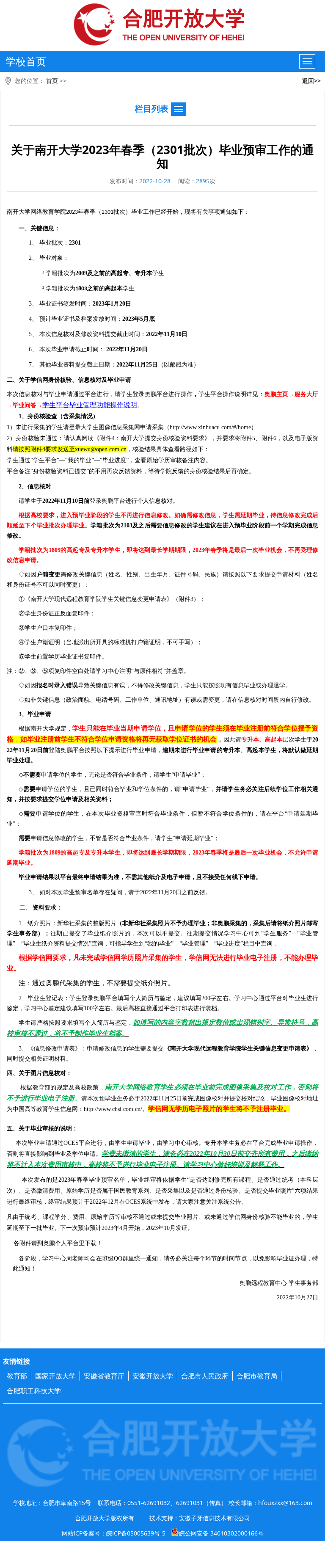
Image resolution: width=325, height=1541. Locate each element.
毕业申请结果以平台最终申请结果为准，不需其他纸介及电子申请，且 (110, 877)
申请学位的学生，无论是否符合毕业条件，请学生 (106, 775)
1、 (34, 243)
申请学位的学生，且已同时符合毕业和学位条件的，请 (108, 789)
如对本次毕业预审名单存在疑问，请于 (89, 892)
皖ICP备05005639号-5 (135, 1533)
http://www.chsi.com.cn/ (113, 1109)
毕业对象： (54, 258)
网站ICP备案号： (163, 1533)
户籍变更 (49, 574)
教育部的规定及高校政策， (69, 1087)
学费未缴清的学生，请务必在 (146, 1153)
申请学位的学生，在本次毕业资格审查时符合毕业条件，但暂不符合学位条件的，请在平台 (160, 813)
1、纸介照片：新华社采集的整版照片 (67, 923)
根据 (26, 1087)
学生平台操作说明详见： (231, 394)
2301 (107, 212)
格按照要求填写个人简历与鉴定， (88, 1023)
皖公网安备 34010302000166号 (221, 1533)
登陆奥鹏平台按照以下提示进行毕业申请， (105, 750)
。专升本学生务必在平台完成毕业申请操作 (255, 1143)
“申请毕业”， (198, 789)
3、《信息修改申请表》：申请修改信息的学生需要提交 (91, 1048)
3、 (34, 303)
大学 (49, 728)
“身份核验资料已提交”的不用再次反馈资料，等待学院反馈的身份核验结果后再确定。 (142, 471)
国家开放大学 (55, 1376)
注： (13, 671)
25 (149, 364)
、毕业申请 (36, 714)
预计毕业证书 (57, 319)
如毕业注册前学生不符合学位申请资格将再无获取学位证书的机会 (118, 739)
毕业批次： (54, 243)
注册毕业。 (273, 1108)
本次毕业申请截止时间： (72, 349)
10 (179, 334)
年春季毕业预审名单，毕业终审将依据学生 (128, 1180)
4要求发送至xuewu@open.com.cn (84, 449)
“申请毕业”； (188, 775)
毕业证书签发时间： (66, 303)
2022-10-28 (155, 181)
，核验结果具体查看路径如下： (168, 449)
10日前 (81, 501)
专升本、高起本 (262, 739)
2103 (126, 525)
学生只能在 (89, 728)
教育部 (17, 1376)
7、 (34, 364)
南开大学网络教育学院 (36, 212)
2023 (75, 212)
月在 (119, 1202)
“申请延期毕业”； (196, 838)
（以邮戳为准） (178, 364)
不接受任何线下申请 (229, 877)
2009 (81, 273)
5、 (34, 334)
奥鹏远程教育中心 (263, 1283)
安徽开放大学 (152, 1376)
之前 (93, 288)
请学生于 (30, 501)
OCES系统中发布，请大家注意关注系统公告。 (186, 1202)
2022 (146, 1098)
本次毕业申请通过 (35, 1143)
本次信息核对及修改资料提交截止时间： (92, 334)
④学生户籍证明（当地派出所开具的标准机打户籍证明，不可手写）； (110, 642)
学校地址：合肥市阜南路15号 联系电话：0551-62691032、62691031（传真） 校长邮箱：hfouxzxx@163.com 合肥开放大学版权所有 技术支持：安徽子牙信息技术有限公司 (162, 1510)
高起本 (114, 288)
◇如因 (28, 574)
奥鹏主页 (276, 394)
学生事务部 (303, 1283)
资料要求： (47, 907)
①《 (24, 599)
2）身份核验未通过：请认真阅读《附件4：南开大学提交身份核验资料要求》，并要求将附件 (129, 438)
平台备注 (18, 471)
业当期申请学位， (140, 728)
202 (197, 550)
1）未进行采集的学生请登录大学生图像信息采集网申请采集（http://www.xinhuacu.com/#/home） (132, 427)
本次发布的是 (40, 1180)
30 (226, 1153)
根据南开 (31, 728)
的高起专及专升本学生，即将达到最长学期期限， (127, 550)
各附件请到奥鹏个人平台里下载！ (55, 1243)
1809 (55, 550)
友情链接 (16, 1361)
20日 (125, 303)
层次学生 (294, 739)
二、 (26, 908)
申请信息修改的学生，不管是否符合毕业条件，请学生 (101, 838)
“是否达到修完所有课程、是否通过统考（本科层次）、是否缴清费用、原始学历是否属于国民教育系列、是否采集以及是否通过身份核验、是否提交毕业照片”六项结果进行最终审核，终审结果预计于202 (162, 1191)
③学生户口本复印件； (48, 628)
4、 (34, 319)
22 (155, 334)
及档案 (84, 319)
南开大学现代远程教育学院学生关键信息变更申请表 (98, 599)
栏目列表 (151, 108)
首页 (52, 81)
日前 (43, 750)
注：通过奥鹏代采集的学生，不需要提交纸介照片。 (96, 983)
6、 (34, 349)
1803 (81, 289)
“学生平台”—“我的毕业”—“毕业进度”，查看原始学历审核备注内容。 (121, 460)
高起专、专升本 (131, 273)
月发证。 (181, 1228)
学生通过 (18, 460)
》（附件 (178, 599)
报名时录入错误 (57, 685)
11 (167, 334)
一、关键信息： (39, 228)
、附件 (264, 438)
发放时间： (107, 319)
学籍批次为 (60, 273)
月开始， (134, 1228)
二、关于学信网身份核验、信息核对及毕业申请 (69, 380)
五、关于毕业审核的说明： (42, 1128)
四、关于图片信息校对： (39, 1073)
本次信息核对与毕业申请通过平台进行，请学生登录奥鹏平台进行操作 (100, 394)
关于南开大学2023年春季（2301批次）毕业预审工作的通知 (162, 156)
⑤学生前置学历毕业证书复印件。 (63, 656)
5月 (144, 319)
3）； (197, 599)
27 (309, 1297)
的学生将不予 (236, 1108)
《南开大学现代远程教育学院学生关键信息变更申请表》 (238, 1048)
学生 (158, 273)
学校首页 (26, 61)
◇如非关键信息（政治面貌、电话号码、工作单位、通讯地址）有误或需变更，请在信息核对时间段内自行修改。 (167, 700)
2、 (34, 258)
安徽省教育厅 (104, 1376)
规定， (63, 728)
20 (149, 334)
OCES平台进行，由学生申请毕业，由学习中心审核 (130, 1143)
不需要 (32, 775)
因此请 (232, 739)
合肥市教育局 (257, 1376)
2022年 (51, 501)
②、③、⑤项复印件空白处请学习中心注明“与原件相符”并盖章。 (104, 671)
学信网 (158, 1108)
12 (110, 1202)
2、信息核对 (35, 486)
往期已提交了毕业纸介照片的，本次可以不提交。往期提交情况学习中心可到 (155, 933)
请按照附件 (27, 449)
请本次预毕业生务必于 (110, 1098)
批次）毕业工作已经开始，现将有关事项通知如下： (181, 212)
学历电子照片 (195, 1108)
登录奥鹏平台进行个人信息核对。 (134, 501)
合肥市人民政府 (205, 1376)
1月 (114, 303)
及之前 (96, 273)
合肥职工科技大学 (34, 1390)
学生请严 (31, 1023)
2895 (202, 181)
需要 (29, 789)
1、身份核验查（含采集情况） (59, 416)
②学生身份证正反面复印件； (57, 613)
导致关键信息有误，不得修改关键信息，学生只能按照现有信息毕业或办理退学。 (184, 685)
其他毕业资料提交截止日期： (77, 364)
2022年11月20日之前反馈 (122, 892)
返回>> (311, 81)
